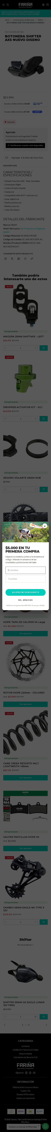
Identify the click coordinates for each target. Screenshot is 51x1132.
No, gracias (25, 600)
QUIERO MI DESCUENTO (25, 592)
